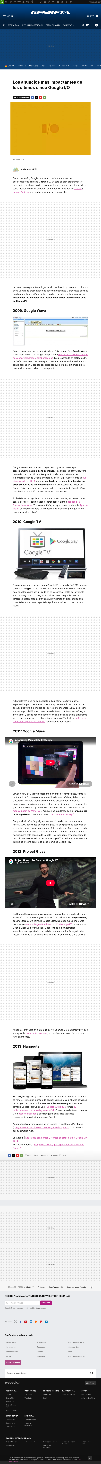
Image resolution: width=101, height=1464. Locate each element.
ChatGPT (11, 66)
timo (70, 1352)
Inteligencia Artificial (76, 1356)
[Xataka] (2, 2)
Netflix (8, 1356)
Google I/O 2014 (59, 1155)
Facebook (92, 25)
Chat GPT (30, 1287)
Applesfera (10, 1401)
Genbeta (50, 12)
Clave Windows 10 (56, 1287)
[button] (28, 168)
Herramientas (11, 1347)
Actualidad (41, 1342)
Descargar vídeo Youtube (76, 1287)
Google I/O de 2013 (57, 1107)
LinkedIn (46, 1321)
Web (36, 1155)
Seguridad (41, 1347)
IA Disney (41, 1287)
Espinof (46, 1398)
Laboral (40, 1352)
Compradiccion (11, 1426)
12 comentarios (23, 98)
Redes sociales (12, 1352)
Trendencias (10, 1420)
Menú (10, 16)
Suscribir (46, 1303)
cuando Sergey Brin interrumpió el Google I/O (48, 924)
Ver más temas (13, 1362)
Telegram (96, 25)
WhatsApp (41, 1356)
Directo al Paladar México (68, 1443)
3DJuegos (28, 1395)
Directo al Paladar (68, 1395)
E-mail (44, 97)
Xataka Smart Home (11, 1406)
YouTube (52, 66)
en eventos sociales (37, 1033)
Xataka (78, 188)
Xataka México (11, 1442)
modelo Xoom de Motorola (27, 811)
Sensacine (47, 1395)
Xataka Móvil (10, 1398)
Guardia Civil (64, 66)
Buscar (92, 1373)
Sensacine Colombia (47, 1446)
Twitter (82, 25)
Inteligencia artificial (76, 1342)
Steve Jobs (33, 66)
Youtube (26, 1321)
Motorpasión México (86, 1443)
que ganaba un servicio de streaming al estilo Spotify (41, 1127)
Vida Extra (28, 1398)
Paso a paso (11, 1342)
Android (75, 66)
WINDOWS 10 (69, 25)
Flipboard (87, 25)
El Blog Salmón (30, 1420)
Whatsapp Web (87, 66)
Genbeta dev (73, 1347)
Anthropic (22, 66)
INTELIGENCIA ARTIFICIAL (32, 25)
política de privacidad (38, 1308)
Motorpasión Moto (88, 1398)
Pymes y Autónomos (29, 1424)
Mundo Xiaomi (11, 1410)
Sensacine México (50, 1442)
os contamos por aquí (62, 814)
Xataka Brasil (10, 1445)
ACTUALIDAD (13, 25)
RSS (36, 1321)
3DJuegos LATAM (31, 1442)
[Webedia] (12, 1382)
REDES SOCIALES (53, 25)
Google (45, 1155)
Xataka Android (21, 192)
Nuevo (90, 16)
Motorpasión (86, 1395)
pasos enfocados (27, 1113)
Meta (43, 66)
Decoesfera (10, 1423)
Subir (88, 1383)
